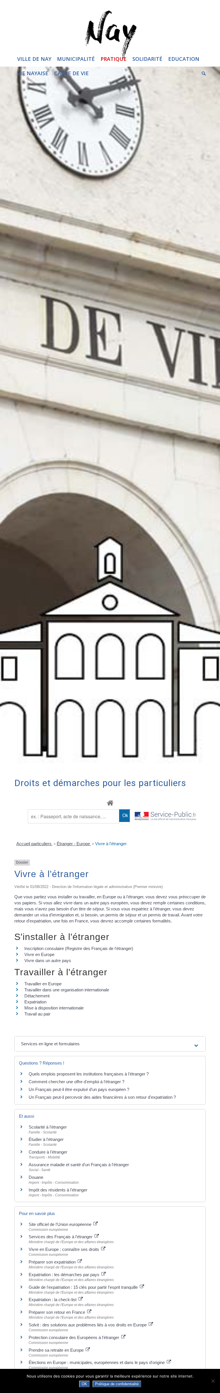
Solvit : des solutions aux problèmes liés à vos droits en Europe (88, 1324)
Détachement (37, 995)
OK (84, 1384)
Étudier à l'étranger (46, 1139)
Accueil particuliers (34, 843)
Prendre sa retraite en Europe (57, 1350)
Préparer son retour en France (57, 1312)
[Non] (213, 1381)
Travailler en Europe (43, 983)
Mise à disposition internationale (54, 1007)
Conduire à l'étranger (48, 1152)
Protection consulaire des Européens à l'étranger (74, 1337)
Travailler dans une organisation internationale (66, 989)
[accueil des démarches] (110, 802)
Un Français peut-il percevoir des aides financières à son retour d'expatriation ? (102, 1097)
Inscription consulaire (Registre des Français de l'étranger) (78, 948)
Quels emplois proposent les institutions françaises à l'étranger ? (89, 1073)
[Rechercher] (202, 73)
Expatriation (35, 1001)
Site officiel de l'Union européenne (61, 1224)
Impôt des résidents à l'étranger (58, 1189)
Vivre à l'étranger (111, 843)
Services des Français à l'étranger (61, 1236)
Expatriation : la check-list (53, 1299)
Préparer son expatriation (53, 1261)
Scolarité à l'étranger (48, 1127)
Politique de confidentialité (117, 1384)
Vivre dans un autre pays (47, 960)
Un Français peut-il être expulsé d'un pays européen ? (79, 1089)
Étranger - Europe (74, 843)
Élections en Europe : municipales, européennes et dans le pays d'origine (97, 1362)
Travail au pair (37, 1013)
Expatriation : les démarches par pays (65, 1274)
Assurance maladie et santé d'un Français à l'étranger (79, 1164)
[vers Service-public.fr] (165, 816)
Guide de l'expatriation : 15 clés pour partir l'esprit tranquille (84, 1287)
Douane (36, 1177)
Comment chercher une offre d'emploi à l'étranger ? (76, 1081)
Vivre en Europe (39, 954)
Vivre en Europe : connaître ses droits (64, 1249)
